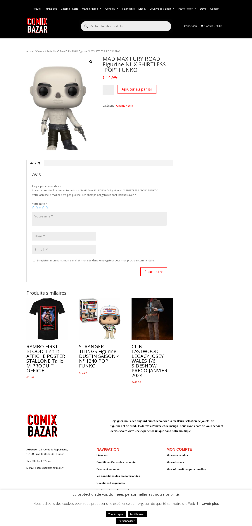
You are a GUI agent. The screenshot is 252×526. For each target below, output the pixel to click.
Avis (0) (35, 163)
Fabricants (128, 8)
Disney (142, 8)
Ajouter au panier (137, 89)
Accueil (37, 8)
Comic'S (110, 8)
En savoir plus (207, 503)
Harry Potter (185, 8)
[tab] (35, 163)
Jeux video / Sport (160, 8)
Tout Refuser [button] (137, 514)
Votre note (39, 203)
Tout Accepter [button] (116, 514)
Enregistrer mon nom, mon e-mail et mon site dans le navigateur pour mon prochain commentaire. (96, 260)
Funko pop (51, 8)
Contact (214, 8)
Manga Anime (90, 8)
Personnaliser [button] (126, 520)
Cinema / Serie (69, 8)
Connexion (190, 26)
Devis (203, 8)
